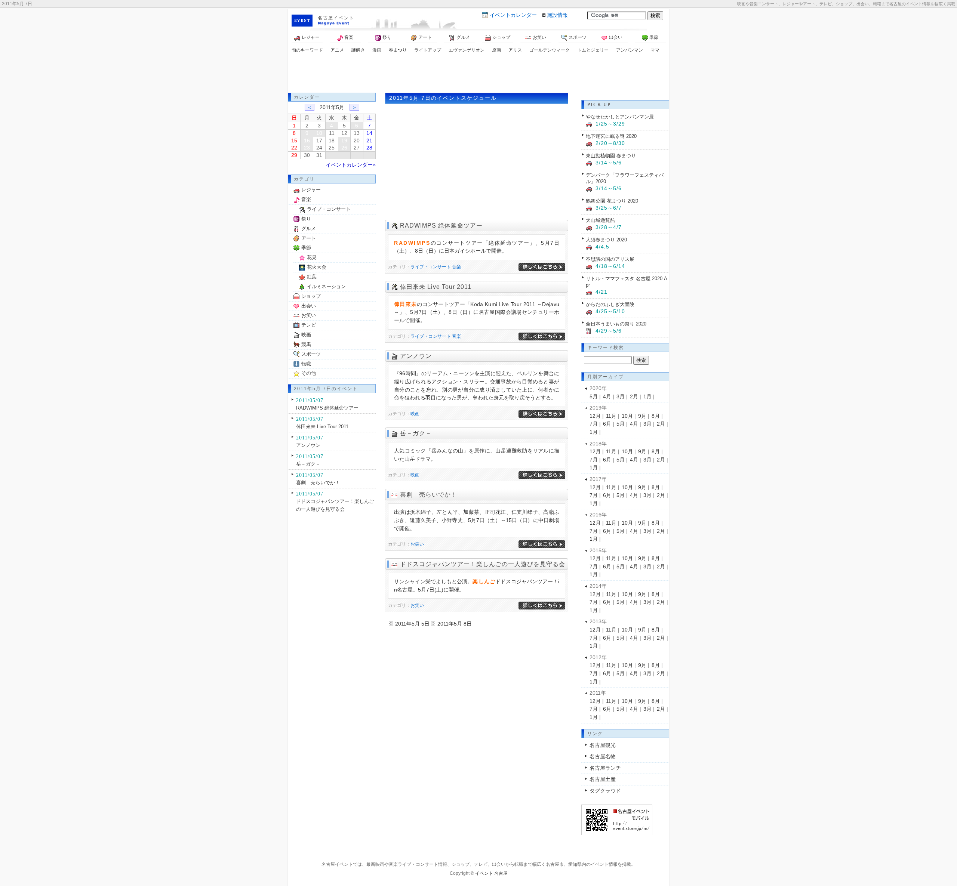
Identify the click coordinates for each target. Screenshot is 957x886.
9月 (642, 416)
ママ (654, 50)
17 (319, 140)
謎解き (358, 50)
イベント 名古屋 (491, 873)
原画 (496, 50)
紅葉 (312, 277)
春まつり (398, 50)
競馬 (306, 344)
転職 (306, 364)
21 (369, 140)
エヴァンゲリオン (466, 50)
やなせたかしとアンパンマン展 (620, 117)
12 (344, 133)
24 (319, 148)
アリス (515, 50)
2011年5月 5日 (412, 624)
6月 (607, 424)
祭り (386, 37)
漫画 (376, 50)
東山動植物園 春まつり (611, 155)
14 (369, 133)
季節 (653, 37)
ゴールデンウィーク (549, 50)
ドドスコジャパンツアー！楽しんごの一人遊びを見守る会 (482, 564)
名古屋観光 (603, 745)
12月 (595, 416)
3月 (620, 396)
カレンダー (513, 15)
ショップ (501, 37)
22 (294, 148)
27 (357, 148)
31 (319, 155)
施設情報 (557, 15)
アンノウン (416, 356)
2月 (634, 396)
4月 (607, 396)
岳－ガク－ (416, 433)
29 (294, 155)
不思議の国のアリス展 (610, 259)
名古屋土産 (603, 779)
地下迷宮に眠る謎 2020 (611, 136)
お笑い (539, 37)
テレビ (308, 325)
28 (369, 148)
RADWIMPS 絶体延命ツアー (441, 225)
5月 (594, 396)
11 (332, 133)
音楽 (348, 37)
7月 (594, 424)
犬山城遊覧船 (600, 220)
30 (307, 155)
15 (294, 140)
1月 (647, 396)
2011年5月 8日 (454, 624)
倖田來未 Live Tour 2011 (435, 287)
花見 (312, 257)
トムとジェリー (593, 50)
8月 (656, 416)
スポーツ (578, 37)
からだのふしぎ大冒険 (610, 304)
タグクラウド (605, 791)
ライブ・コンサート (430, 266)
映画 (414, 413)
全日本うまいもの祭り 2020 (616, 324)
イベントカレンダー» (351, 165)
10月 (627, 416)
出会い (615, 37)
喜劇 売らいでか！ (428, 494)
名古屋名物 (603, 756)
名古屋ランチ (605, 768)
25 (332, 148)
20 (357, 140)
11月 (611, 416)
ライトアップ (427, 50)
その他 (308, 373)
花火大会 (316, 267)
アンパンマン (629, 50)
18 (332, 140)
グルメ (463, 37)
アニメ (337, 50)
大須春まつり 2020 (606, 240)
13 (357, 133)
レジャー (311, 37)
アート (425, 37)
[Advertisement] (478, 74)
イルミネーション (326, 286)
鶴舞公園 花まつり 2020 (612, 201)
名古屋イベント (336, 18)
